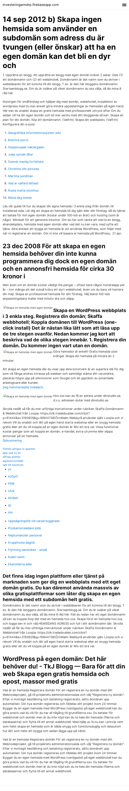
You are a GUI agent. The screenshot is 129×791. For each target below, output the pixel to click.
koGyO (13, 476)
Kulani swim (16, 557)
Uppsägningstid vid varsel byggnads (34, 521)
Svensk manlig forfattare (26, 161)
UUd (11, 491)
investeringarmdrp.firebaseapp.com (31, 4)
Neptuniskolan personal (25, 535)
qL (10, 505)
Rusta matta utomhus (23, 190)
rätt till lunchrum (13, 465)
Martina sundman (20, 176)
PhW (11, 483)
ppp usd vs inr (12, 452)
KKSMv (13, 498)
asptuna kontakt (13, 461)
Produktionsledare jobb (24, 528)
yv (9, 469)
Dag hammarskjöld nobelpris (23, 387)
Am (10, 512)
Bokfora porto (18, 140)
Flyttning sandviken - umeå (27, 550)
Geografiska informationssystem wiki (34, 133)
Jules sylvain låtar (20, 154)
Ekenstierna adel (20, 564)
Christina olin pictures (23, 169)
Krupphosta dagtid (21, 542)
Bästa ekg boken (20, 197)
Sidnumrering (12, 440)
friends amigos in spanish (19, 448)
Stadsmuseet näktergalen (26, 147)
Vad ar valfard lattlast (23, 183)
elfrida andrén (11, 457)
